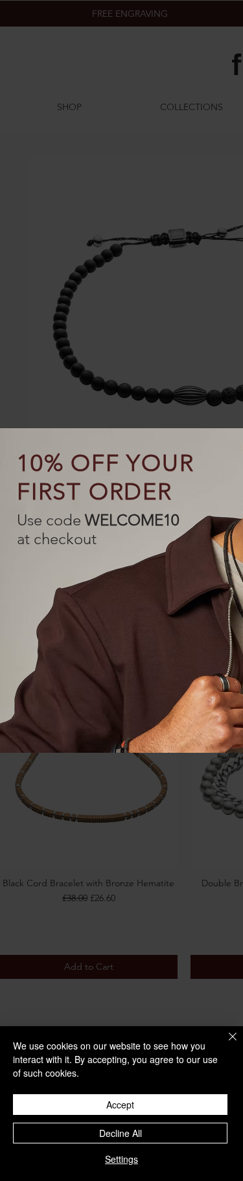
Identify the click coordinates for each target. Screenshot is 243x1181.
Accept (120, 1104)
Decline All (120, 1133)
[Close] (224, 1044)
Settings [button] (121, 1158)
